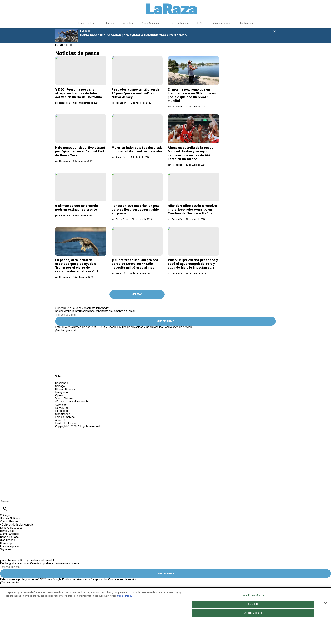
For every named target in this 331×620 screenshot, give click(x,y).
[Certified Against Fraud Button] (67, 429)
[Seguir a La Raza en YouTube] (76, 368)
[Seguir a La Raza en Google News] (85, 368)
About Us (60, 420)
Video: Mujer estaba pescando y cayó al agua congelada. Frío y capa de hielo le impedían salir (193, 263)
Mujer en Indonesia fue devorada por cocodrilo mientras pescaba (137, 149)
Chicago (109, 23)
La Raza (59, 45)
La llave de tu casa (178, 23)
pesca (69, 45)
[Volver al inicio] (106, 440)
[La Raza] (171, 9)
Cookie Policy (124, 596)
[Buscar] (5, 509)
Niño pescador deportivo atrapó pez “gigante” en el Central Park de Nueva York (80, 151)
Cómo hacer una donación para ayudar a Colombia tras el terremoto (133, 35)
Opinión (59, 395)
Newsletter (62, 407)
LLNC (200, 23)
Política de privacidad (130, 327)
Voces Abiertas (150, 23)
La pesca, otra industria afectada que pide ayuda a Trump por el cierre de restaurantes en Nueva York (77, 265)
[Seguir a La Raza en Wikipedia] (93, 368)
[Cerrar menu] (4, 496)
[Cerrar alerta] (274, 32)
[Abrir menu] (56, 9)
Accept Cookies (253, 613)
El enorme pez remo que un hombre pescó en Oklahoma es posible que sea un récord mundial (192, 95)
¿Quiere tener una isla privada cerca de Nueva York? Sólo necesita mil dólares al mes (135, 263)
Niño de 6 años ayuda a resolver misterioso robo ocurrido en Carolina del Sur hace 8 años (193, 209)
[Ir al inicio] (125, 333)
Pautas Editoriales (66, 423)
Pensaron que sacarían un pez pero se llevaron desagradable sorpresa (135, 209)
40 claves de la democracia (71, 401)
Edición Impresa (65, 417)
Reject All (253, 604)
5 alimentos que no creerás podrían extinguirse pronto (76, 207)
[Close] (325, 603)
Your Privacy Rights (253, 595)
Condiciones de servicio (178, 327)
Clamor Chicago (9, 534)
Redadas (128, 23)
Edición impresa (221, 23)
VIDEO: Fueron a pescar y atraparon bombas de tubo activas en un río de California (78, 93)
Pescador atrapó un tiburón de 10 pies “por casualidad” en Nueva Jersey (135, 93)
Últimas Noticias (65, 389)
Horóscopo (62, 410)
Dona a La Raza (87, 23)
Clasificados (246, 23)
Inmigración (62, 392)
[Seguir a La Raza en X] (68, 368)
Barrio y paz (7, 530)
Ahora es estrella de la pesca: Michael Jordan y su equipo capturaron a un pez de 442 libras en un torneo (191, 153)
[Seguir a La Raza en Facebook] (59, 368)
